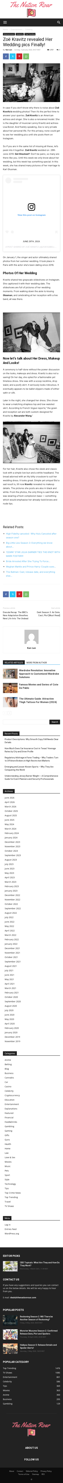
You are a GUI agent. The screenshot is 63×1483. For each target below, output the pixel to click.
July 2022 (9, 917)
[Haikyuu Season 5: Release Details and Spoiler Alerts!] (10, 1348)
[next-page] (9, 713)
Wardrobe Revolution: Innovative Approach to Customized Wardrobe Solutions (39, 674)
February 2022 (12, 939)
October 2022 (11, 904)
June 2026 (9, 797)
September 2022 (13, 908)
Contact (20, 1471)
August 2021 (11, 966)
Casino (8, 1086)
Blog (7, 1068)
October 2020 (11, 997)
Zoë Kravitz (32, 247)
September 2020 (13, 1001)
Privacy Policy (46, 1471)
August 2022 (11, 912)
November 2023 (12, 846)
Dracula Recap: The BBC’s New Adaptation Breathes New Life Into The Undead (15, 615)
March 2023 (10, 881)
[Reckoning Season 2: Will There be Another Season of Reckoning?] (10, 1320)
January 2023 (11, 890)
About (11, 1471)
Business (9, 1073)
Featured (9, 1113)
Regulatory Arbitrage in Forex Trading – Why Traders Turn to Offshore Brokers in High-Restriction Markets (31, 759)
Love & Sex (10, 1157)
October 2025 (11, 811)
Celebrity (29, 29)
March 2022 (10, 935)
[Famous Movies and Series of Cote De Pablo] (10, 688)
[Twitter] (13, 56)
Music (8, 1166)
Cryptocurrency (12, 1095)
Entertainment (16, 29)
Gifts (7, 1135)
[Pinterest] (19, 56)
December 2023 (12, 842)
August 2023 (11, 859)
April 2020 (10, 1023)
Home (5, 29)
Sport (7, 1175)
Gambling (9, 1126)
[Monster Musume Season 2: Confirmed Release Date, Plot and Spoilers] (10, 1334)
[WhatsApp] (26, 56)
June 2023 (9, 868)
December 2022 (12, 895)
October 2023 (11, 850)
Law (6, 1153)
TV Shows (9, 1206)
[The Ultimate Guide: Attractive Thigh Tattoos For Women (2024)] (10, 702)
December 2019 (12, 1036)
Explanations (11, 1108)
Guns (7, 1139)
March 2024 (10, 828)
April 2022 (10, 930)
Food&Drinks (11, 1122)
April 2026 (10, 802)
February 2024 (12, 833)
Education (10, 1099)
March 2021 (10, 988)
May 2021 (9, 979)
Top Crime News (13, 1192)
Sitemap (35, 1474)
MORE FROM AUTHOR (37, 662)
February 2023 (12, 886)
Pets (7, 1170)
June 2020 (9, 1014)
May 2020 (9, 1019)
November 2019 (12, 1041)
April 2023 (10, 877)
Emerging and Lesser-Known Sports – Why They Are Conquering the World (29, 768)
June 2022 (9, 921)
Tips (7, 1188)
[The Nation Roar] (31, 9)
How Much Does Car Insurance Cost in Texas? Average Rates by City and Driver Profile (30, 750)
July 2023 (9, 864)
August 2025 (11, 815)
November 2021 (12, 952)
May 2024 (9, 824)
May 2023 (9, 873)
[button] (5, 22)
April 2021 (10, 983)
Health (8, 1144)
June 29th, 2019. (31, 241)
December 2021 (12, 948)
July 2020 (9, 1010)
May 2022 (9, 926)
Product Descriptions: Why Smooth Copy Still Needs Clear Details (31, 741)
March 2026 (10, 806)
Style (7, 1179)
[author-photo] (31, 644)
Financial (9, 1117)
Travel (8, 1201)
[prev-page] (5, 713)
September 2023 (13, 855)
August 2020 (11, 1005)
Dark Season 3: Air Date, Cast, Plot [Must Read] (48, 614)
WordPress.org (12, 1233)
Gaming (8, 1130)
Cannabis (9, 1077)
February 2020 (12, 1028)
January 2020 (11, 1032)
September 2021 (13, 961)
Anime (8, 1060)
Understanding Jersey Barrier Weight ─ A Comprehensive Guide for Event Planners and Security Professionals (31, 777)
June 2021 (9, 974)
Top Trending (30, 34)
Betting (8, 1064)
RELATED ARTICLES (14, 662)
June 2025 (9, 819)
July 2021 (9, 970)
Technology (10, 1184)
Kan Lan (9, 50)
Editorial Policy (32, 1471)
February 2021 (12, 992)
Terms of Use (23, 1474)
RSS (43, 1474)
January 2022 (11, 943)
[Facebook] (6, 56)
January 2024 (11, 837)
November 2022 (12, 899)
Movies (8, 1161)
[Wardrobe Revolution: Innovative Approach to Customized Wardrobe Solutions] (10, 674)
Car (6, 1082)
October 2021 (11, 957)
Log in (8, 1224)
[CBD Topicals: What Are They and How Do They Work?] (10, 1266)
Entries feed (11, 1229)
